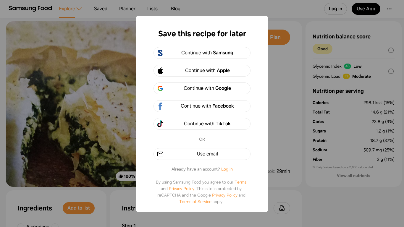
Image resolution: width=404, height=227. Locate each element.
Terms (241, 182)
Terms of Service (195, 201)
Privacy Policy (181, 188)
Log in (227, 169)
